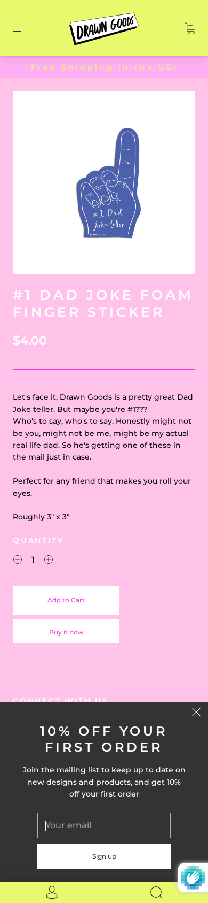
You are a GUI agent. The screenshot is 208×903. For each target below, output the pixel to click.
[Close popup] (196, 713)
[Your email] (104, 825)
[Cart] (190, 28)
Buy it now (66, 632)
